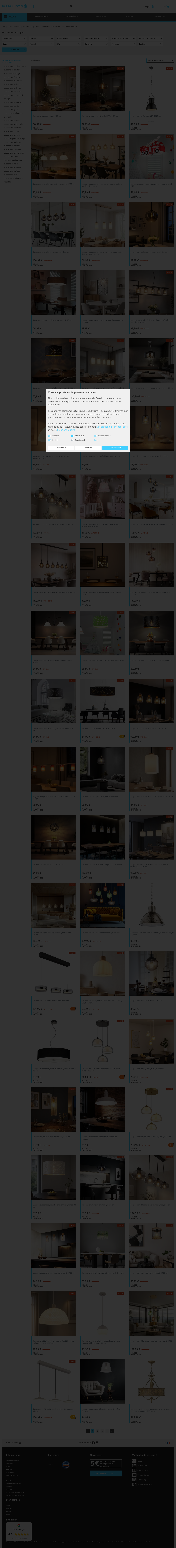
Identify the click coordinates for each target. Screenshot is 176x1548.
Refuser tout (61, 447)
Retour (96, 440)
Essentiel (55, 435)
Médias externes (104, 435)
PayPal (55, 440)
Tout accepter (115, 447)
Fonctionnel (80, 440)
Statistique (79, 435)
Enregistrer (88, 447)
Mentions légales (66, 430)
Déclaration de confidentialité (112, 427)
